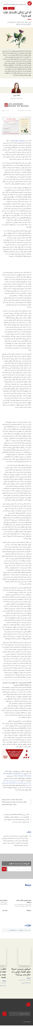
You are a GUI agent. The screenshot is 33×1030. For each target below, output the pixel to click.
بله (5, 8)
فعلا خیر (11, 8)
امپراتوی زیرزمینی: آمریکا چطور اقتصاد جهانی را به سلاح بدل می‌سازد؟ (21, 972)
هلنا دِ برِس (16, 95)
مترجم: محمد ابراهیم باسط (24, 110)
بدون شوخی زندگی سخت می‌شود (23, 901)
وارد (21, 930)
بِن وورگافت (28, 910)
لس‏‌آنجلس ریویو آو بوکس (18, 141)
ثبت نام (13, 930)
